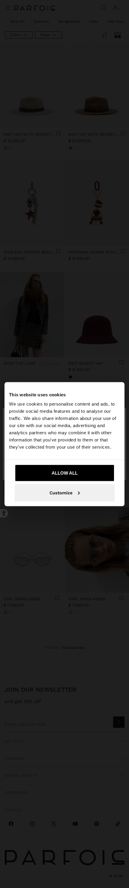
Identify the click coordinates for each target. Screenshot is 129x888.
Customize (61, 492)
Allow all (65, 473)
